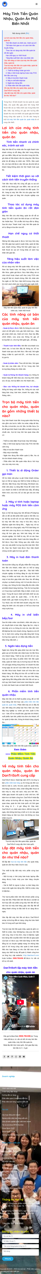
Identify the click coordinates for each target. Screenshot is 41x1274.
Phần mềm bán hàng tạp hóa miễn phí (15, 1102)
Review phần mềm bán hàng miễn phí (14, 1118)
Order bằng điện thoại (9, 1092)
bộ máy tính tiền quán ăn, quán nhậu (21, 119)
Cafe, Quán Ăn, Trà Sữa (10, 1151)
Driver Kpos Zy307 (8, 1128)
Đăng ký (8, 1259)
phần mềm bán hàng (13, 783)
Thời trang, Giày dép (9, 1148)
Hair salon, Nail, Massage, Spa (12, 1165)
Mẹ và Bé (5, 1185)
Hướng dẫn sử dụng (9, 1095)
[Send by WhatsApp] (16, 1056)
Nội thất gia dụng (8, 1181)
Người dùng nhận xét (9, 1085)
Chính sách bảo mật (9, 1088)
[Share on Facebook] (4, 1056)
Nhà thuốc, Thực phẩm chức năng (14, 1171)
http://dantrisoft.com (31, 955)
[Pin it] (12, 1056)
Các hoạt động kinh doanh (11, 1115)
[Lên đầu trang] (36, 1264)
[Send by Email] (23, 1056)
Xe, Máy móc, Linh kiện (9, 1178)
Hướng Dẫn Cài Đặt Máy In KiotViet (14, 1135)
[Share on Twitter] (8, 1056)
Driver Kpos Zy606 (8, 1131)
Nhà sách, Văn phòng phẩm (11, 1188)
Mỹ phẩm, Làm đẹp (8, 1161)
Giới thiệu (5, 1082)
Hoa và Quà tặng (8, 1191)
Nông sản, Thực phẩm (9, 1168)
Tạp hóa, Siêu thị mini (9, 1155)
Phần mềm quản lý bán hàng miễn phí (14, 1098)
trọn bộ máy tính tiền (19, 862)
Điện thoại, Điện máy (9, 1158)
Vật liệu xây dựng (8, 1175)
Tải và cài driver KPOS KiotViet (13, 1125)
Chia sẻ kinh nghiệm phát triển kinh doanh (16, 1121)
